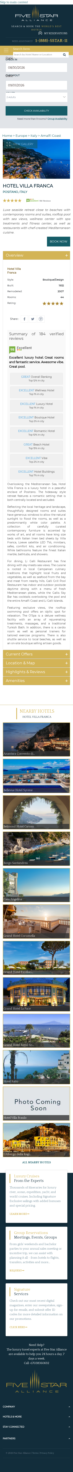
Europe (21, 136)
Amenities (15, 680)
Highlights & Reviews (25, 672)
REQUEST (16, 1270)
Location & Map (20, 663)
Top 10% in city (36, 432)
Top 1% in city (36, 392)
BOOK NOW (58, 241)
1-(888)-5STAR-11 (51, 40)
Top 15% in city (36, 446)
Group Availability (57, 118)
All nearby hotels (36, 1162)
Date (10, 58)
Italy (34, 136)
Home (7, 136)
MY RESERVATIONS (55, 33)
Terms (35, 1453)
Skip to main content (14, 2)
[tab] (36, 255)
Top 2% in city (36, 419)
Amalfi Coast (51, 136)
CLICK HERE (17, 1327)
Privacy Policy (47, 1453)
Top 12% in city (36, 378)
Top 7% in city (36, 473)
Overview (14, 255)
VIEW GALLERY (23, 144)
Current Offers (19, 654)
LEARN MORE (18, 1214)
